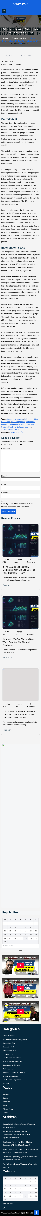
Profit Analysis (8, 1069)
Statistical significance (10, 430)
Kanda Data (26, 56)
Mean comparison (18, 422)
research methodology (9, 424)
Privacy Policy (8, 1109)
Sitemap (6, 1113)
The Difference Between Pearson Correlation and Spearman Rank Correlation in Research (19, 714)
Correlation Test (8, 1047)
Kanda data (5, 422)
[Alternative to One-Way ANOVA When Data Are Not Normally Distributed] (20, 612)
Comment (5, 449)
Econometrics (8, 1054)
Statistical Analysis (8, 427)
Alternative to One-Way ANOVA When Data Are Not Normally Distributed (18, 642)
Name (4, 476)
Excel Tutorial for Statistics (12, 1058)
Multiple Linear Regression (12, 1061)
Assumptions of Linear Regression (15, 1039)
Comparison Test (19, 38)
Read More (7, 585)
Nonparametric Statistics (11, 1065)
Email (4, 484)
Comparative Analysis (14, 419)
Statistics (6, 1083)
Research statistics (26, 424)
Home (5, 38)
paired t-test (30, 422)
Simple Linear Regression (12, 1080)
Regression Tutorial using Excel (14, 1072)
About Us (6, 1094)
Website (4, 493)
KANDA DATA (20, 3)
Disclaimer (6, 1102)
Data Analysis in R (9, 1050)
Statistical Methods (24, 427)
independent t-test (31, 419)
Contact (5, 1098)
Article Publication (9, 1036)
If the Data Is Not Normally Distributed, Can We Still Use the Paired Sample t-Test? (19, 570)
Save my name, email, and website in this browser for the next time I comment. (17, 505)
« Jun (19, 950)
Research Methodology (11, 1076)
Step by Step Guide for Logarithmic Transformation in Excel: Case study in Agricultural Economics (16, 1135)
